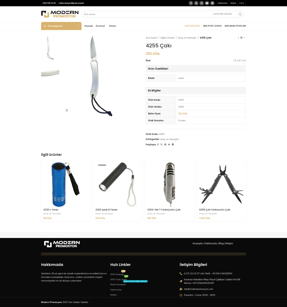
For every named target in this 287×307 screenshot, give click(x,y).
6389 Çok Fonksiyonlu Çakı (214, 209)
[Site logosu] (59, 14)
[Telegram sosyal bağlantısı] (173, 145)
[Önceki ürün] (238, 37)
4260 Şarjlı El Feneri (106, 209)
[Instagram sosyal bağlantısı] (201, 3)
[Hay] (202, 235)
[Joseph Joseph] (172, 235)
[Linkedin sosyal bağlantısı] (169, 145)
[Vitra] (55, 235)
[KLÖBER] (143, 235)
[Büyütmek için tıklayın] (67, 110)
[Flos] (231, 235)
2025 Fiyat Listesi (119, 279)
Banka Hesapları (128, 284)
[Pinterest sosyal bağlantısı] (212, 3)
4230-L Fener (50, 209)
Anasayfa (198, 243)
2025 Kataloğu (117, 273)
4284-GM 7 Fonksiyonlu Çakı (164, 209)
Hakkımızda (210, 243)
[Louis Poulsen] (114, 235)
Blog (221, 243)
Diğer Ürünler (167, 37)
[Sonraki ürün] (244, 37)
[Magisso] (85, 235)
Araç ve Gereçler (187, 37)
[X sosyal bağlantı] (196, 3)
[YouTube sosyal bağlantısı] (207, 3)
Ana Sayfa (151, 37)
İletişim (229, 243)
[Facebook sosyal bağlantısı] (191, 3)
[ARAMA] (240, 14)
